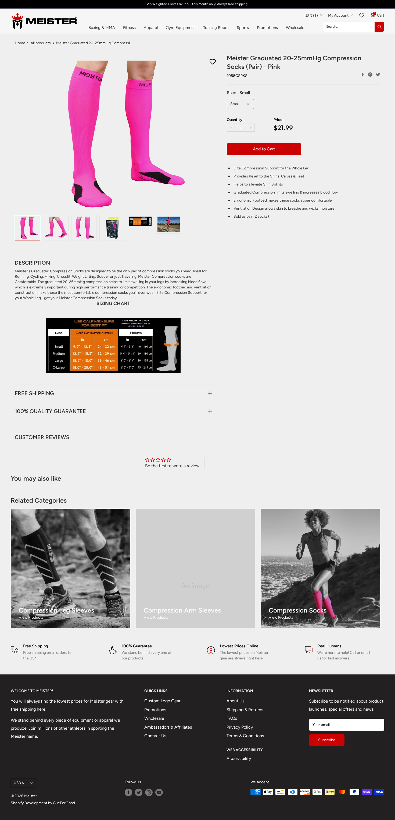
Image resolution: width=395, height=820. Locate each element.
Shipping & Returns (245, 709)
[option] (27, 227)
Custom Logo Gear (162, 700)
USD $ (19, 783)
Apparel (151, 27)
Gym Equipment (180, 27)
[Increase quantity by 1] (250, 127)
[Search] (379, 27)
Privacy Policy (240, 727)
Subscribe (326, 740)
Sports (243, 27)
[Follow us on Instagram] (149, 792)
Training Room (216, 27)
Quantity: (235, 119)
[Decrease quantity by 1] (231, 127)
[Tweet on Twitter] (377, 74)
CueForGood (64, 803)
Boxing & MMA (101, 27)
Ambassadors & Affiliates (168, 727)
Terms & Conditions (245, 735)
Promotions (267, 27)
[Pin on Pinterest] (370, 74)
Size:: (238, 92)
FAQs (232, 718)
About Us (235, 700)
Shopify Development (29, 803)
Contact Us (155, 735)
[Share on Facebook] (362, 74)
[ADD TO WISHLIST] (213, 62)
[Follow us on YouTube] (159, 792)
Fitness (129, 27)
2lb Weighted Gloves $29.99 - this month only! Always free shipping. (197, 4)
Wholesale (295, 27)
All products (41, 43)
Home (20, 43)
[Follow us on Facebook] (128, 792)
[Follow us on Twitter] (138, 792)
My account (338, 15)
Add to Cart (264, 148)
